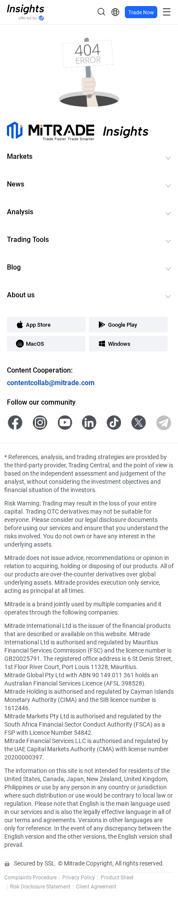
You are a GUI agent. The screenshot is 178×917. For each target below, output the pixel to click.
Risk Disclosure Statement (40, 886)
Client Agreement (96, 886)
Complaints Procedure (30, 877)
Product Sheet (117, 877)
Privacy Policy (78, 877)
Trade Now (141, 12)
